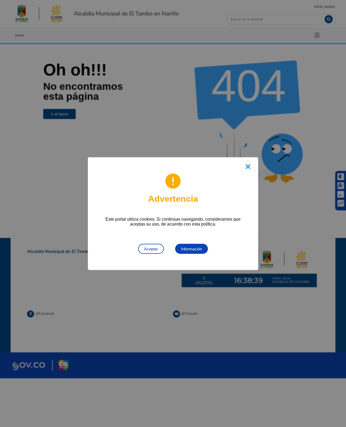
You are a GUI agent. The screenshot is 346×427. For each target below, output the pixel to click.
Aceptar (151, 248)
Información (191, 248)
